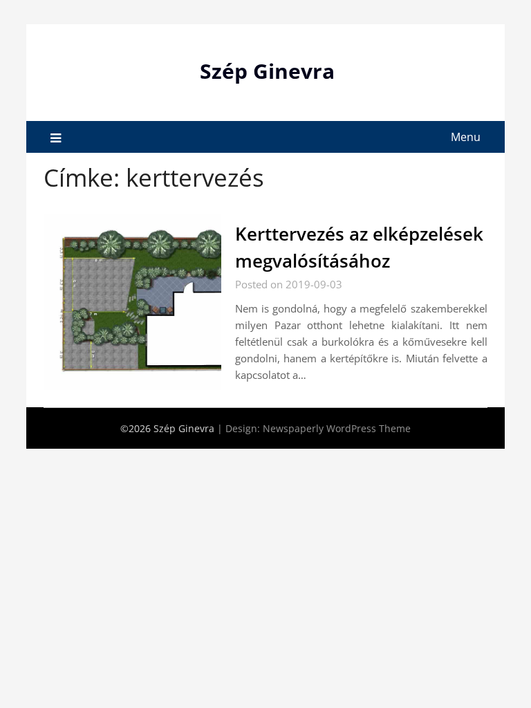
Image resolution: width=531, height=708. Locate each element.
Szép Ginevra (267, 71)
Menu (466, 137)
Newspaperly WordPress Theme (337, 428)
